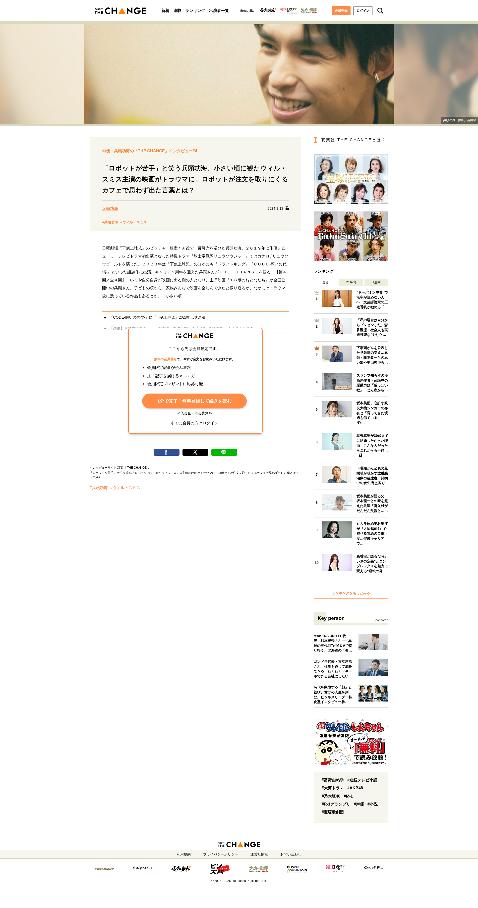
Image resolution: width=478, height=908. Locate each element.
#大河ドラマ (333, 788)
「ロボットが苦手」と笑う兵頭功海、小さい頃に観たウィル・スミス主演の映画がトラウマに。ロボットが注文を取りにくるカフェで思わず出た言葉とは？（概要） (194, 475)
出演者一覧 (219, 10)
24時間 (351, 282)
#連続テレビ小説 (362, 780)
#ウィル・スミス (133, 222)
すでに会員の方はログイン (194, 423)
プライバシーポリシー (220, 854)
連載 (177, 10)
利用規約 (184, 854)
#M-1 (348, 796)
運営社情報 (259, 854)
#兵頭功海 (110, 222)
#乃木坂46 (331, 796)
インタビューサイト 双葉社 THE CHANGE (118, 467)
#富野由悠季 (333, 780)
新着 (165, 10)
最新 (325, 282)
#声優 (359, 804)
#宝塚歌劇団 (333, 812)
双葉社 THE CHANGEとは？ (353, 140)
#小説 (372, 804)
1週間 (376, 282)
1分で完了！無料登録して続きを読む (194, 401)
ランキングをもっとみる (351, 593)
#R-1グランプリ (336, 804)
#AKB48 (355, 788)
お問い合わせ (290, 854)
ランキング (195, 10)
